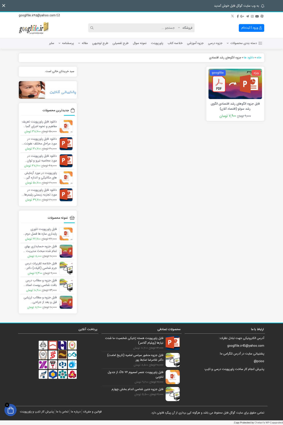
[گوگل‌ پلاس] (242, 15)
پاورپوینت (157, 43)
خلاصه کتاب (175, 43)
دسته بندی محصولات (243, 43)
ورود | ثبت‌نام (250, 27)
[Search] (92, 27)
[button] (3, 5)
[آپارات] (262, 15)
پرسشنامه (68, 43)
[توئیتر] (233, 15)
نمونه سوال (140, 43)
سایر (51, 43)
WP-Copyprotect (274, 423)
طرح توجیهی (100, 43)
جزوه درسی (215, 43)
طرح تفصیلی (120, 43)
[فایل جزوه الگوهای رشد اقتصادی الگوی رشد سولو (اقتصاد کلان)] (235, 83)
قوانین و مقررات (92, 411)
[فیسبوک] (237, 15)
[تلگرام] (247, 15)
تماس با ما (62, 411)
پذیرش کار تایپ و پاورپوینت (37, 411)
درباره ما (75, 411)
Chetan (258, 423)
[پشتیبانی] (48, 90)
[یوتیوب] (257, 15)
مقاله (85, 43)
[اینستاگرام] (252, 15)
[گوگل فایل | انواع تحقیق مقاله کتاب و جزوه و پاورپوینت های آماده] (34, 27)
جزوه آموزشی (195, 43)
